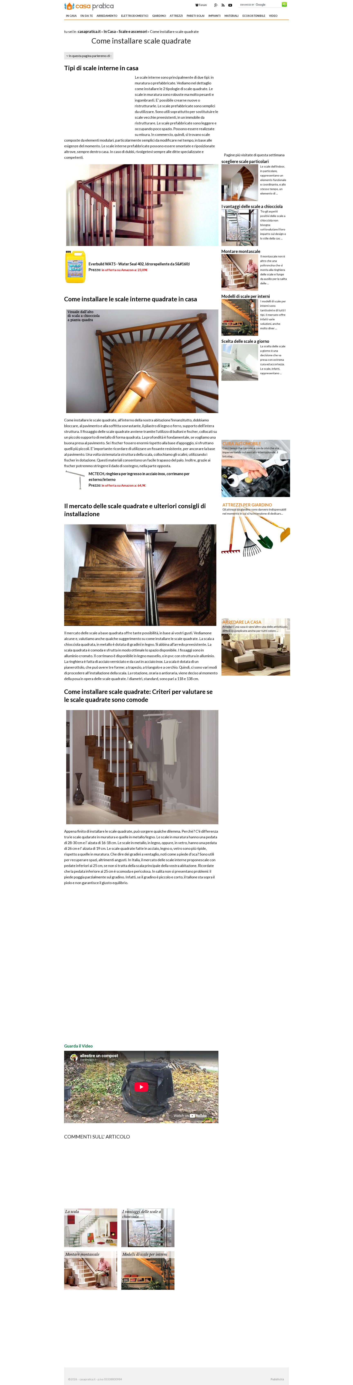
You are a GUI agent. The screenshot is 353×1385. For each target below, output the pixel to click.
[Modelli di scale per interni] (147, 1270)
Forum (202, 5)
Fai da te (86, 15)
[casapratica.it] (89, 5)
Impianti (214, 15)
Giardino (159, 15)
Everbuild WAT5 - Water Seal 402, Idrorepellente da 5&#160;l (139, 264)
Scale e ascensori (133, 31)
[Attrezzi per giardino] (255, 529)
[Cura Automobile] (255, 468)
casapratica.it (89, 31)
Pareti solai (195, 15)
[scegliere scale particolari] (240, 182)
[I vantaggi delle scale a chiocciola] (147, 1227)
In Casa (71, 15)
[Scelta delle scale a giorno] (240, 362)
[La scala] (90, 1227)
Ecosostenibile (253, 15)
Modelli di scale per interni (144, 1254)
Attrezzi (176, 15)
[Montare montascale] (90, 1270)
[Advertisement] (112, 26)
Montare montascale (82, 1254)
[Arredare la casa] (255, 646)
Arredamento (107, 15)
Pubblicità (277, 1379)
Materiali (232, 15)
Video (273, 15)
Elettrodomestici (134, 15)
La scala (72, 1212)
